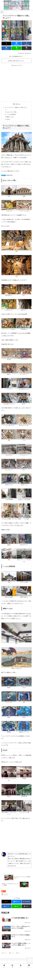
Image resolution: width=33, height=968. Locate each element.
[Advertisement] (16, 83)
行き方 (8, 119)
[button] (26, 48)
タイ (4, 891)
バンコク (5, 894)
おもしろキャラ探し (11, 112)
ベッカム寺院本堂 (11, 114)
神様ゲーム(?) (10, 117)
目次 (14, 104)
